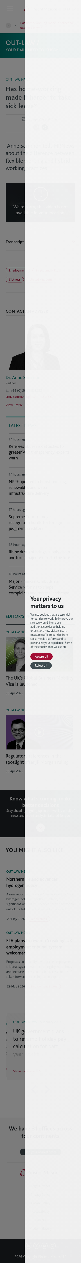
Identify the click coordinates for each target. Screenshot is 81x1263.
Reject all (41, 665)
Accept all (41, 656)
